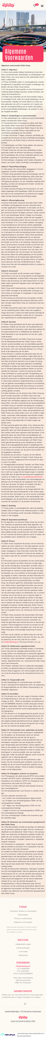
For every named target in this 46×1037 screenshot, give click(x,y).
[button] (42, 6)
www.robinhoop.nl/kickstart (31, 477)
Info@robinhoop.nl (23, 966)
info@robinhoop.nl (11, 642)
